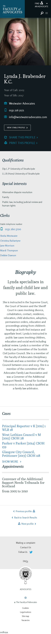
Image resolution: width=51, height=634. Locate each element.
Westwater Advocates (21, 103)
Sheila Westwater (9, 235)
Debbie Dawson (8, 255)
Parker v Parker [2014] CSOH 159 (23, 445)
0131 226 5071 (16, 110)
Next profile (27, 523)
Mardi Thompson (9, 250)
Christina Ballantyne (10, 240)
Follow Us (23, 552)
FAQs (25, 561)
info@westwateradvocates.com (27, 117)
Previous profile (24, 511)
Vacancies (25, 620)
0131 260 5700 (12, 229)
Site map (25, 616)
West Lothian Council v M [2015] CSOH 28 (21, 436)
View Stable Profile (16, 127)
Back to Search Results (25, 517)
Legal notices (25, 612)
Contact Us (25, 547)
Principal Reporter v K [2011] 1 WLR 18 (24, 428)
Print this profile (21, 143)
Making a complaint (25, 542)
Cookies (25, 608)
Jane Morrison (7, 245)
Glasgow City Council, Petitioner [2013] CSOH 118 (21, 453)
